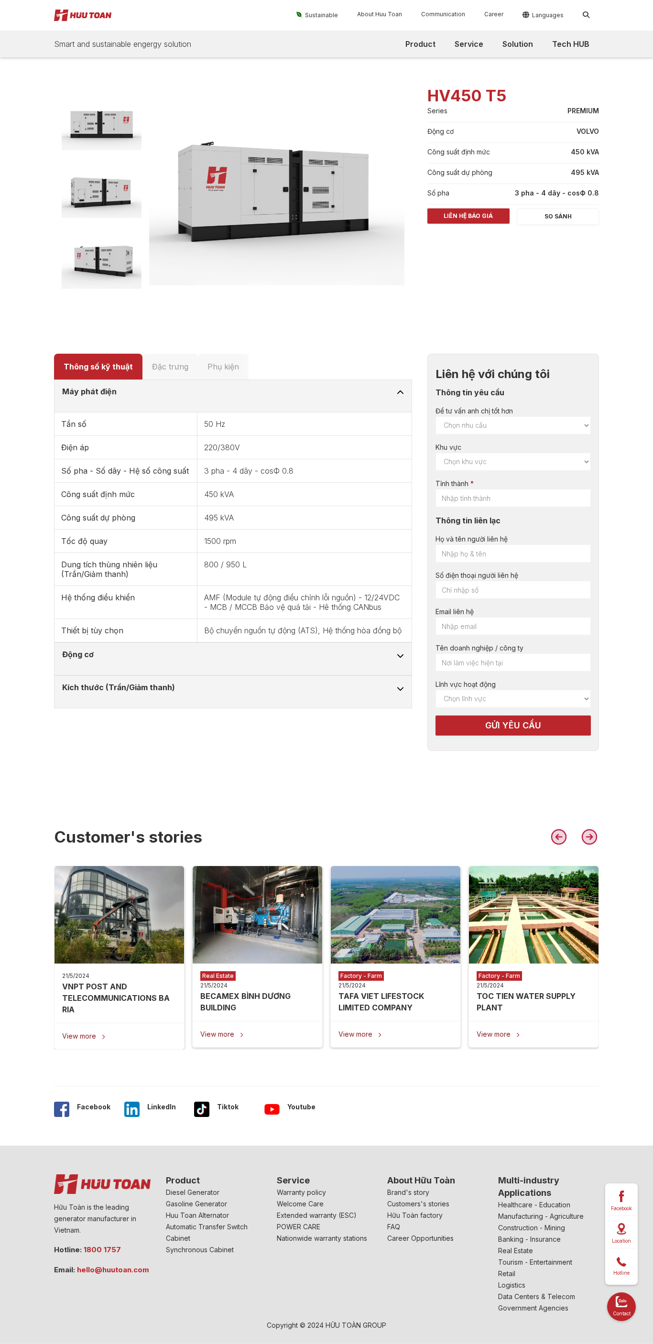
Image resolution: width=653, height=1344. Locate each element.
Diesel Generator (192, 1192)
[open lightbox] (101, 123)
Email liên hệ (454, 611)
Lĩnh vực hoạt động (465, 684)
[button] (317, 15)
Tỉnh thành (451, 483)
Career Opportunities (420, 1238)
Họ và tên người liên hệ (471, 539)
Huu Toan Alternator (197, 1215)
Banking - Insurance (529, 1239)
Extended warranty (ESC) (317, 1215)
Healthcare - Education (534, 1205)
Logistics (511, 1285)
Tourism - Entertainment (535, 1262)
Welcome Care (300, 1204)
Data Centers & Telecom (536, 1296)
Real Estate (515, 1250)
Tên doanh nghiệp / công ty (479, 648)
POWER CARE (298, 1227)
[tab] (98, 366)
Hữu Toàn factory (415, 1215)
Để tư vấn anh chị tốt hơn (474, 411)
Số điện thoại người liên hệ (476, 575)
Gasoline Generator (196, 1204)
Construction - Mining (531, 1228)
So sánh (558, 216)
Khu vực (448, 447)
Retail (506, 1273)
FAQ (393, 1227)
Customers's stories (418, 1204)
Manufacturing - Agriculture (541, 1216)
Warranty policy (301, 1192)
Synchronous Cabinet (200, 1250)
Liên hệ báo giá (468, 215)
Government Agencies (533, 1308)
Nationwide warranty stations (322, 1238)
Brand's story (408, 1192)
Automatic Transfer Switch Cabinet (207, 1232)
